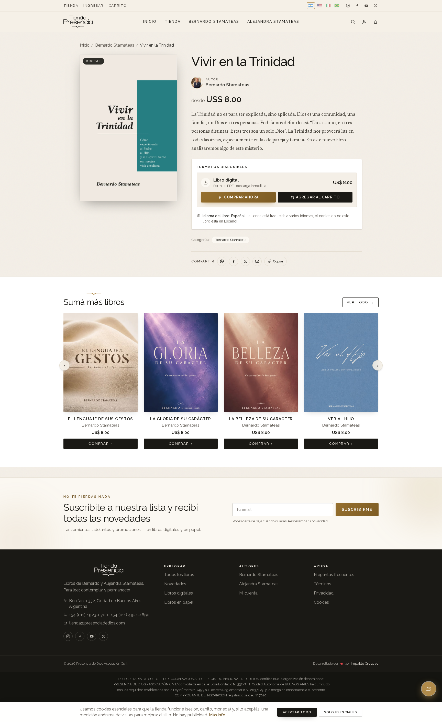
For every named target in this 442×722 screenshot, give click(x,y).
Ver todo (360, 302)
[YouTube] (366, 6)
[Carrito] (375, 22)
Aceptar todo (297, 712)
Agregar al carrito (318, 197)
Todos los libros (179, 574)
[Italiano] (328, 6)
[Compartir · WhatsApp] (221, 261)
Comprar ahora (241, 197)
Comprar (100, 443)
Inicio (150, 21)
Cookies (321, 602)
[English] (319, 6)
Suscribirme (357, 509)
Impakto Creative (365, 663)
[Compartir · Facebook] (233, 261)
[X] (375, 6)
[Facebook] (357, 6)
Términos (322, 583)
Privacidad (324, 593)
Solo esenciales (340, 712)
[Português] (337, 6)
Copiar (278, 261)
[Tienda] (353, 22)
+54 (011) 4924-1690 (130, 614)
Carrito (118, 5)
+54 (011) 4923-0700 (88, 614)
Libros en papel (178, 602)
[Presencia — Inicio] (78, 22)
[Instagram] (348, 6)
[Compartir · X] (245, 261)
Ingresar (93, 5)
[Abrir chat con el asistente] (429, 689)
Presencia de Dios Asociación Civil (101, 663)
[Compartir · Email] (257, 261)
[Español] (311, 6)
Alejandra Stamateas (273, 21)
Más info (217, 715)
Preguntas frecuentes (334, 574)
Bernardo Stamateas (214, 21)
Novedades (175, 583)
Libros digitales (178, 593)
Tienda (70, 5)
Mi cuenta (248, 593)
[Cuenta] (364, 22)
